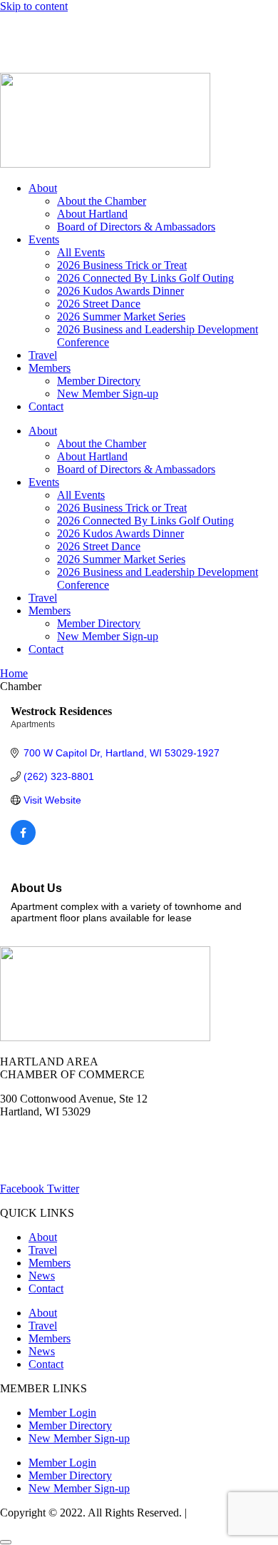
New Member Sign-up (107, 393)
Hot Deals (110, 30)
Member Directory (98, 381)
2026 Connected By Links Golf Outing (145, 278)
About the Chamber (101, 201)
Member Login (34, 30)
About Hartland (92, 214)
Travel (43, 355)
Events (44, 239)
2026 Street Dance (98, 304)
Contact (46, 406)
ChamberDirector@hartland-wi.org (79, 1164)
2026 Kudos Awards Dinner (120, 291)
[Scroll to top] (5, 1542)
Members (50, 368)
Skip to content (34, 6)
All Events (81, 252)
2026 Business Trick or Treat (122, 265)
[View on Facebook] (23, 841)
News (166, 30)
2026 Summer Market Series (121, 316)
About (43, 188)
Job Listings (227, 30)
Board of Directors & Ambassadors (136, 227)
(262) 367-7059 (35, 55)
